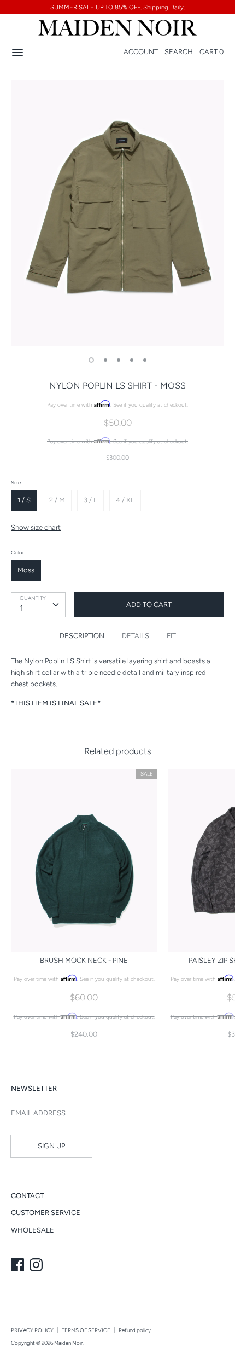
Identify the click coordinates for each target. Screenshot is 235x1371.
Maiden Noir (68, 1343)
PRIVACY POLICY (32, 1330)
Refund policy (135, 1330)
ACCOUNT (141, 52)
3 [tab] (118, 360)
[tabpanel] (117, 213)
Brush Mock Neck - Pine (84, 960)
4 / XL (125, 500)
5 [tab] (144, 360)
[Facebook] (18, 1266)
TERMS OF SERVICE (86, 1330)
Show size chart (36, 527)
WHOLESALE (32, 1230)
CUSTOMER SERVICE (45, 1212)
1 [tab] (91, 360)
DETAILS (135, 636)
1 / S (24, 500)
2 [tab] (105, 360)
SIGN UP (51, 1146)
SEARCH (178, 52)
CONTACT (27, 1195)
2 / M (57, 500)
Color (17, 552)
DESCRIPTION (82, 636)
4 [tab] (131, 360)
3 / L (90, 500)
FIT (171, 636)
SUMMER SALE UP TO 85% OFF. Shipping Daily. (117, 7)
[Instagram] (37, 1266)
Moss (25, 570)
